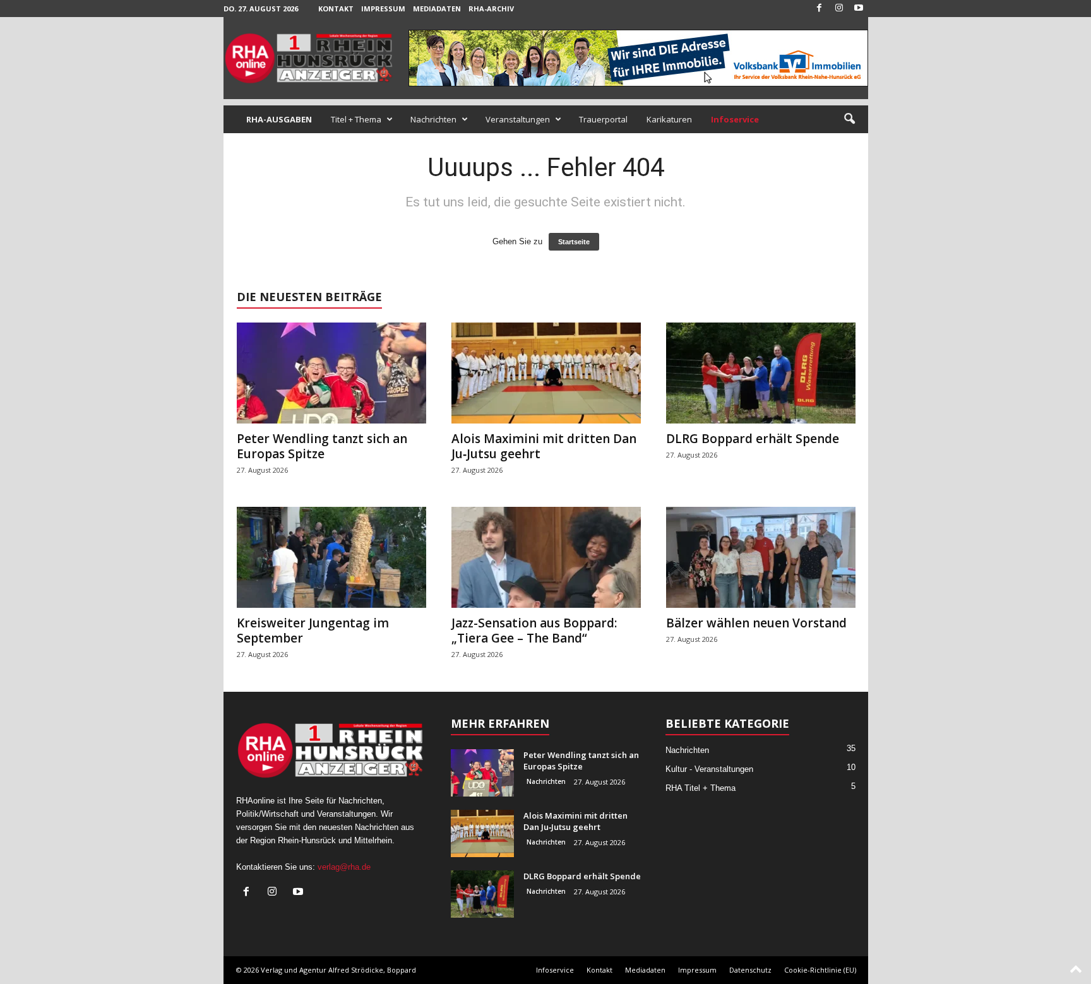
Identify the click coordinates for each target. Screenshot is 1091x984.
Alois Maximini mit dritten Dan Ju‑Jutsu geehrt (543, 446)
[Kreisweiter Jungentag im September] (331, 557)
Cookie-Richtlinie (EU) (820, 970)
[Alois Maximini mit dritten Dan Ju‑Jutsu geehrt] (546, 373)
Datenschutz (750, 970)
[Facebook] (819, 8)
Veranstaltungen (518, 119)
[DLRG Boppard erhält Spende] (761, 373)
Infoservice (555, 970)
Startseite (574, 242)
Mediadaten (437, 8)
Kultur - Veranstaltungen (709, 769)
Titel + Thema (356, 119)
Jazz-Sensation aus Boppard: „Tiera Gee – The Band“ (534, 630)
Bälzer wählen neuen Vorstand (756, 623)
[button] (849, 119)
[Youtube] (858, 8)
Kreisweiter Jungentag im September (313, 630)
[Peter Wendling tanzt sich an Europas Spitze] (331, 373)
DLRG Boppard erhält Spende (752, 438)
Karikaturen (669, 119)
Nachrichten (433, 119)
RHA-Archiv (491, 8)
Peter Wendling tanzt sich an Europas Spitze (322, 446)
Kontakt (336, 8)
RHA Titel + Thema (700, 788)
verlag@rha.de (344, 867)
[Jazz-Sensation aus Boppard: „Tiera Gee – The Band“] (546, 557)
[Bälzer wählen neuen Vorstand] (761, 557)
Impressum (383, 8)
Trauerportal (603, 119)
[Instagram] (839, 8)
